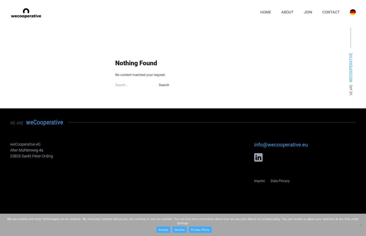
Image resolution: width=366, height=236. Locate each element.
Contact (331, 12)
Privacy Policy (200, 229)
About (287, 12)
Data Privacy (280, 181)
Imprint (259, 181)
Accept (163, 229)
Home (265, 12)
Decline (180, 229)
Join (308, 12)
